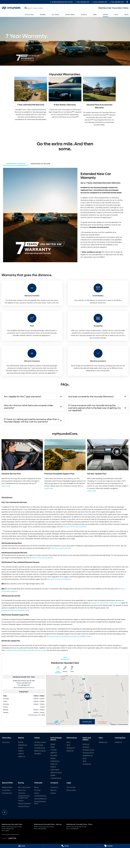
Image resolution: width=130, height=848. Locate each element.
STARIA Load (103, 742)
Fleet (94, 14)
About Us (53, 790)
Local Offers (6, 790)
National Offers (7, 787)
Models (42, 14)
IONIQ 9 (21, 753)
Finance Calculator (24, 803)
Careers (53, 793)
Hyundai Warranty (40, 799)
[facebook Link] (127, 2)
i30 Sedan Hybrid (40, 742)
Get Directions (87, 722)
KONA (52, 747)
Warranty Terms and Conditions (74, 527)
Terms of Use (71, 787)
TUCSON (53, 750)
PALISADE (37, 753)
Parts (116, 14)
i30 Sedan (86, 747)
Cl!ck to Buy (29, 14)
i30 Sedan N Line (88, 753)
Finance (84, 14)
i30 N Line (86, 744)
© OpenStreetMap (122, 724)
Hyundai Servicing (40, 796)
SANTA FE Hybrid (40, 751)
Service (105, 14)
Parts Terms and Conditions (60, 548)
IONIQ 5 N (21, 756)
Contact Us (54, 787)
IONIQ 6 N (118, 742)
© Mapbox (114, 724)
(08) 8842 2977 (26, 683)
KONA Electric (22, 745)
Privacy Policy (71, 790)
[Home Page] (11, 8)
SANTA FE (53, 753)
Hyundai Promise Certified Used (23, 797)
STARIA (52, 775)
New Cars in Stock (24, 787)
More (126, 14)
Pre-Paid (37, 790)
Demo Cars (22, 790)
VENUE (52, 744)
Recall (36, 787)
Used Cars (21, 793)
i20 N (68, 742)
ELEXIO (20, 748)
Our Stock (55, 14)
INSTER (20, 742)
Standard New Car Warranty (40, 163)
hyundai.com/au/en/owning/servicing (15, 610)
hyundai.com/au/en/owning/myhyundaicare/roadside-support (69, 636)
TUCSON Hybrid (39, 748)
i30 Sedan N (71, 748)
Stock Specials (7, 793)
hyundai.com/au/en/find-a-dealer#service (105, 603)
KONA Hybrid (38, 745)
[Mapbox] (51, 723)
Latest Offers (70, 14)
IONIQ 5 (21, 751)
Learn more (6, 486)
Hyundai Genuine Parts (40, 802)
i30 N (68, 745)
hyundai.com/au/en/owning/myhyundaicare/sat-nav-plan (26, 650)
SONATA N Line (88, 755)
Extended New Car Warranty (15, 163)
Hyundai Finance (23, 806)
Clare (65, 657)
